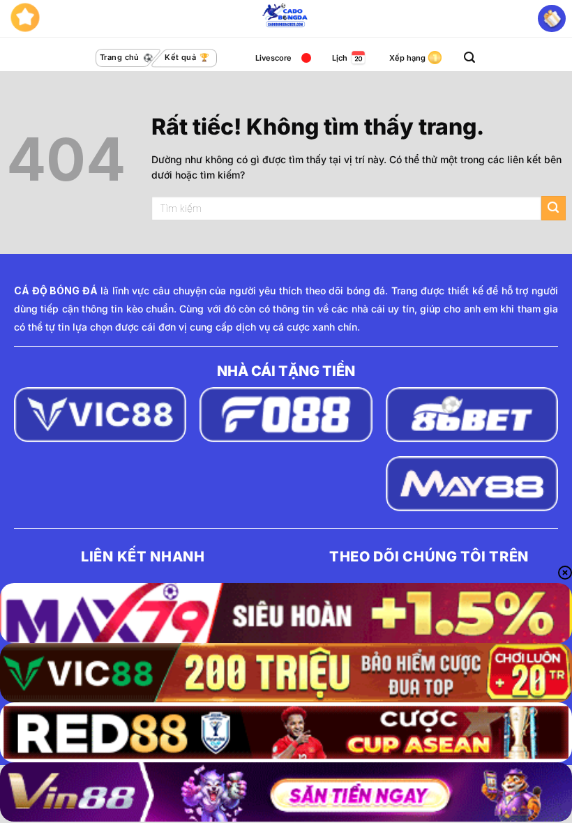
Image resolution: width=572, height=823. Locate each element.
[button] (469, 57)
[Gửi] (553, 208)
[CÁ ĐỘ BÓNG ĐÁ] (286, 19)
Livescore (273, 58)
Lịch (339, 58)
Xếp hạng (407, 58)
